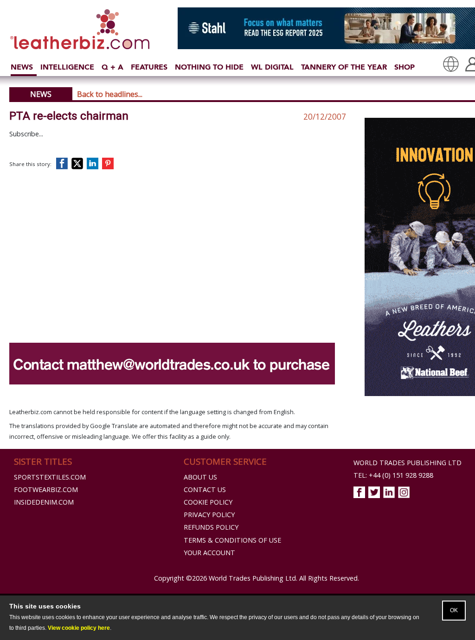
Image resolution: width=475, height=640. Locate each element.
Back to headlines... (109, 94)
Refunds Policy (211, 527)
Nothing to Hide (209, 67)
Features (149, 67)
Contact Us (205, 489)
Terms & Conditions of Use (232, 540)
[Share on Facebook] (64, 163)
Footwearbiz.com (46, 489)
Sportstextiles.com (50, 477)
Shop (404, 67)
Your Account (209, 552)
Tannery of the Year (344, 67)
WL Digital (272, 67)
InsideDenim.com (44, 502)
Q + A (112, 67)
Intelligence (67, 67)
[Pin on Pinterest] (109, 163)
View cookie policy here (79, 628)
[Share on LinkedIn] (94, 163)
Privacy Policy (209, 514)
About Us (200, 477)
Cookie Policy (208, 502)
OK (454, 610)
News (22, 67)
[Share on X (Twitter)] (79, 163)
